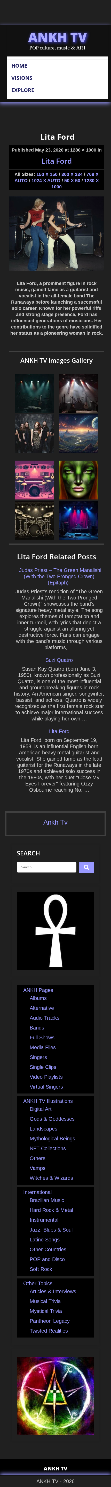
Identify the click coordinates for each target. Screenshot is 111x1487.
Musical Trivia (45, 1301)
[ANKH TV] (55, 968)
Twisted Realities (49, 1331)
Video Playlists (46, 1077)
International (37, 1192)
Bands (37, 1028)
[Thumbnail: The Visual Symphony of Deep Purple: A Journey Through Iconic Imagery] (34, 411)
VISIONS (21, 77)
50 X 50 (72, 180)
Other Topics (37, 1283)
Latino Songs (45, 1239)
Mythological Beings (52, 1138)
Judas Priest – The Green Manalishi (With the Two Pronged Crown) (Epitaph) (60, 576)
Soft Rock (41, 1269)
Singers (38, 1057)
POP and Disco (47, 1259)
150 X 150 (47, 174)
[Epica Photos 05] (34, 451)
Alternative (42, 1008)
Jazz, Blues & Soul (51, 1230)
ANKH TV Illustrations (48, 1101)
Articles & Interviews (53, 1291)
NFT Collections (48, 1148)
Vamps (37, 1168)
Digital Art (41, 1109)
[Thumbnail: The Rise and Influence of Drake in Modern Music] (78, 411)
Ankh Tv (55, 822)
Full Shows (42, 1037)
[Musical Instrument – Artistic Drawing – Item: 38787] (34, 498)
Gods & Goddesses (52, 1119)
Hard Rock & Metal (51, 1210)
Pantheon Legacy (50, 1321)
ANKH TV (57, 37)
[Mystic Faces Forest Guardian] (78, 498)
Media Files (43, 1047)
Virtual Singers (46, 1087)
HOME (19, 65)
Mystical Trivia (46, 1311)
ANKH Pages (38, 990)
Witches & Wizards (51, 1178)
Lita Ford (56, 161)
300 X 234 (72, 174)
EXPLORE (22, 90)
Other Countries (48, 1249)
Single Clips (43, 1067)
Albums (38, 998)
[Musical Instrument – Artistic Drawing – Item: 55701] (34, 538)
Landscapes (43, 1129)
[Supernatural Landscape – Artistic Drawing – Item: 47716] (78, 451)
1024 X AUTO (45, 180)
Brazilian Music (47, 1200)
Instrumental (44, 1220)
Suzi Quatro (59, 660)
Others (37, 1158)
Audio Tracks (44, 1018)
